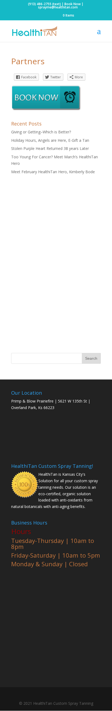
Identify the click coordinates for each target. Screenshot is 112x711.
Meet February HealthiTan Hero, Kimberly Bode (53, 171)
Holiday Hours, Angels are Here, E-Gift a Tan (50, 140)
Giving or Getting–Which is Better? (41, 131)
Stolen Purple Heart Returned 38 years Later (50, 148)
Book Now (72, 4)
